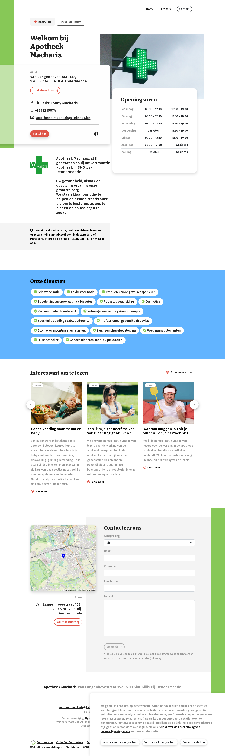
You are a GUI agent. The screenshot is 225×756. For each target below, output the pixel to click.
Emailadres (111, 581)
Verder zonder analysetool (120, 742)
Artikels (166, 9)
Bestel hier (40, 133)
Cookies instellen (193, 742)
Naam (107, 551)
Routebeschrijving (45, 90)
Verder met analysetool (159, 742)
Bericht (108, 596)
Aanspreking (112, 536)
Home (150, 9)
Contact (184, 9)
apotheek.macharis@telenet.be (63, 118)
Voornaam (110, 566)
